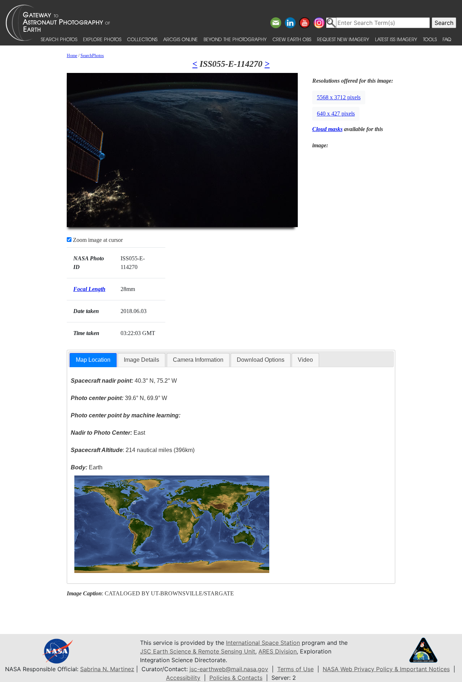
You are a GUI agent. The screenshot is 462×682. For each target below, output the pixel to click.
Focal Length (89, 289)
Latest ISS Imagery (396, 39)
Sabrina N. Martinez (107, 669)
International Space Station (263, 642)
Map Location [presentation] (93, 360)
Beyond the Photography (235, 39)
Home (72, 55)
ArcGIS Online (180, 39)
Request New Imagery (343, 39)
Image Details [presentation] (141, 360)
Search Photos (59, 39)
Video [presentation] (305, 360)
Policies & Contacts (235, 677)
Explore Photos (102, 39)
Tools (430, 39)
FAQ (447, 39)
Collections (142, 39)
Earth (87, 467)
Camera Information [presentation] (198, 360)
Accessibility (183, 677)
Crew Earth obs (292, 39)
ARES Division (277, 651)
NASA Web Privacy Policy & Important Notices (386, 669)
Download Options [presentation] (260, 360)
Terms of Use (295, 669)
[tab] (93, 360)
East (108, 433)
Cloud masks (327, 129)
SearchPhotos (92, 55)
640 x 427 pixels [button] (336, 113)
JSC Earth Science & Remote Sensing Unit (197, 651)
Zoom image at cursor (97, 240)
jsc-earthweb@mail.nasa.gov (228, 669)
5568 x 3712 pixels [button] (339, 97)
